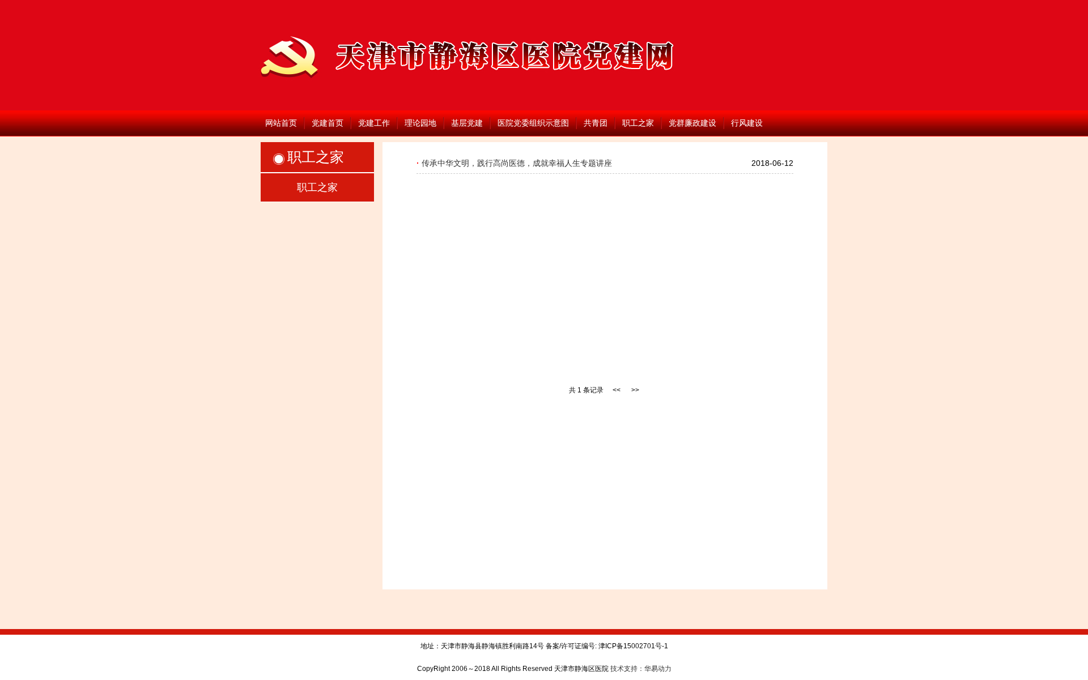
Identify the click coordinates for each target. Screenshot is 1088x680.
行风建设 (747, 122)
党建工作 (374, 122)
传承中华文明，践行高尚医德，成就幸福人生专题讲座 (517, 163)
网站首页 (281, 122)
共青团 (595, 122)
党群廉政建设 (692, 122)
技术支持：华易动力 (641, 669)
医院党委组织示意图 (533, 122)
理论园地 (420, 122)
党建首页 (327, 122)
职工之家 (638, 122)
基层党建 (467, 122)
